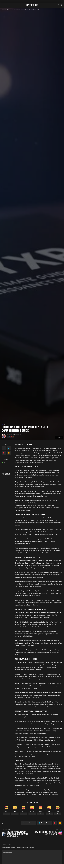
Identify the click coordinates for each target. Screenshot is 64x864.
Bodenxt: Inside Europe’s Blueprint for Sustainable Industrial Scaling (6, 474)
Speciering (32, 5)
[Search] (61, 5)
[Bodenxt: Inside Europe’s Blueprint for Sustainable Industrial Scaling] (6, 466)
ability (59, 771)
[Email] (13, 437)
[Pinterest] (11, 437)
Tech (4, 424)
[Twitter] (9, 437)
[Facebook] (8, 437)
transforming (48, 662)
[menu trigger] (4, 5)
